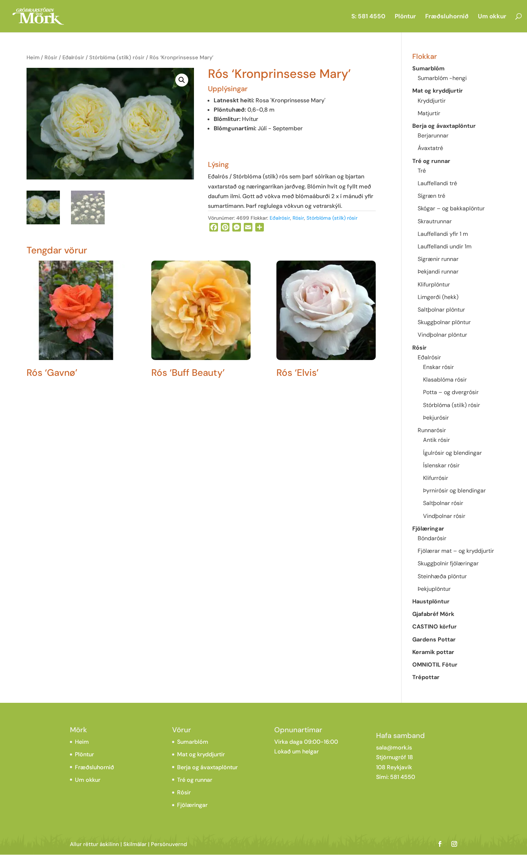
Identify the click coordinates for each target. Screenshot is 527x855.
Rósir (50, 57)
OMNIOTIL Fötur (434, 664)
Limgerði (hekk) (438, 297)
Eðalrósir (73, 57)
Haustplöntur (431, 601)
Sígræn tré (431, 196)
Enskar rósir (438, 367)
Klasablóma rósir (445, 379)
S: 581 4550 (368, 17)
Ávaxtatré (430, 148)
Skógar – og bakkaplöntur (451, 208)
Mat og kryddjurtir (437, 90)
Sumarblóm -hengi (442, 78)
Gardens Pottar (434, 639)
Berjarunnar (433, 135)
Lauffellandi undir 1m (444, 246)
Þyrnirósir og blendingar (454, 490)
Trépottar (426, 677)
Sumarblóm (428, 68)
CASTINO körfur (434, 626)
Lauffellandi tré (437, 183)
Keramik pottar (433, 652)
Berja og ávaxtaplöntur (444, 126)
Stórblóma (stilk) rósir (116, 57)
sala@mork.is (394, 747)
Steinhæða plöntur (442, 576)
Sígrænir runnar (438, 259)
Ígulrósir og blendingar (452, 453)
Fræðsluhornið (447, 17)
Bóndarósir (432, 538)
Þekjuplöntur (434, 589)
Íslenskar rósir (441, 465)
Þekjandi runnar (438, 271)
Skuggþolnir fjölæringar (448, 563)
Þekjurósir (436, 417)
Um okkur (492, 17)
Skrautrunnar (435, 221)
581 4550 (402, 777)
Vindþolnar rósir (444, 516)
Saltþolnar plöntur (441, 309)
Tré (422, 170)
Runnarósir (432, 430)
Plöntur (405, 17)
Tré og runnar (431, 161)
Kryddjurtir (432, 100)
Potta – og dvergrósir (451, 392)
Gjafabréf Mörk (433, 614)
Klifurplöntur (434, 284)
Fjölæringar (428, 528)
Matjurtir (429, 113)
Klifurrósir (435, 478)
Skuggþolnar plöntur (444, 322)
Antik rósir (436, 440)
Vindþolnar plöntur (442, 334)
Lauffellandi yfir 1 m (443, 234)
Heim (33, 57)
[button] (181, 80)
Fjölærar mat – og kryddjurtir (456, 551)
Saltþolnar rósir (443, 503)
